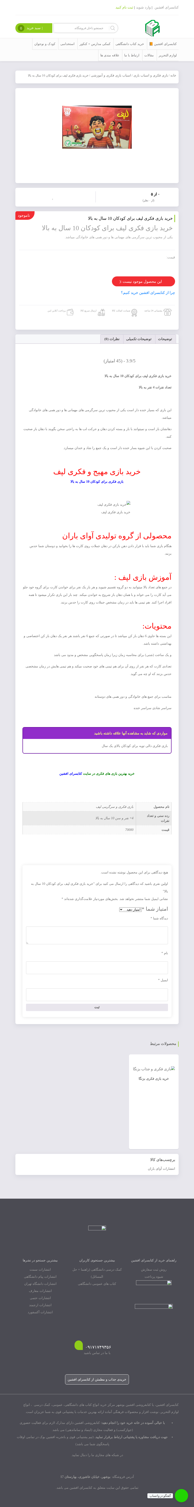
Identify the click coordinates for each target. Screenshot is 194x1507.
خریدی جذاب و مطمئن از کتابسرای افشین (97, 1379)
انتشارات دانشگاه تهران (40, 1284)
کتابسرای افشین (166, 7)
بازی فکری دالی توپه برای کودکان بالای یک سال (135, 746)
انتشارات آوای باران (161, 1168)
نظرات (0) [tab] (111, 339)
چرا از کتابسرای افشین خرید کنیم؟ (148, 293)
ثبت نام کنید (124, 7)
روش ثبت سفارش (154, 1269)
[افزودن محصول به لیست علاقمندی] (53, 196)
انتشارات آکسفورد (40, 1312)
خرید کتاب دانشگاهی (129, 44)
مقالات (149, 55)
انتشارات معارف (40, 1291)
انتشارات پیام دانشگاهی (40, 1276)
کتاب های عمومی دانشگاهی (97, 1284)
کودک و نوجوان (44, 44)
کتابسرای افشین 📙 (163, 44)
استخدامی (67, 44)
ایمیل (163, 980)
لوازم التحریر (168, 55)
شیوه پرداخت (154, 1276)
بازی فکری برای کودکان (106, 481)
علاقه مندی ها (109, 55)
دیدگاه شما (159, 918)
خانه (173, 75)
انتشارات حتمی (40, 1298)
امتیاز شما (155, 909)
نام (164, 953)
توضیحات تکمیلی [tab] (138, 339)
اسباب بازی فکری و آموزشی (111, 75)
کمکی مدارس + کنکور (94, 44)
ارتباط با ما (131, 55)
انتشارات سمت (40, 1269)
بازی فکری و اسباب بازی (150, 75)
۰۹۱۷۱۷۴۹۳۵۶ (98, 1347)
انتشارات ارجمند (40, 1305)
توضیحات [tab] (165, 339)
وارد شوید (143, 7)
